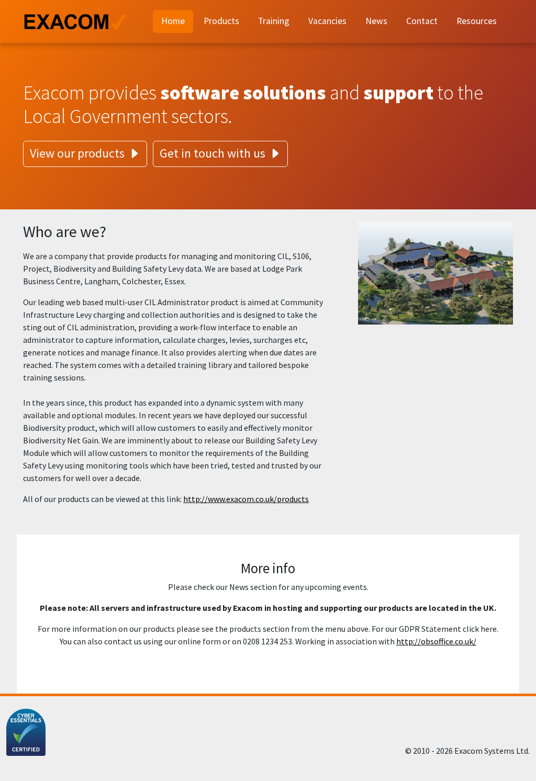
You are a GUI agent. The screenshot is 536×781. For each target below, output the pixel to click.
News (376, 21)
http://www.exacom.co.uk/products (246, 499)
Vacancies (327, 21)
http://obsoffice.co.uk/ (436, 641)
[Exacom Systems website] (81, 21)
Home (173, 21)
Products (221, 21)
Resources (476, 21)
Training (273, 21)
